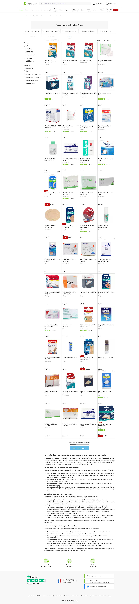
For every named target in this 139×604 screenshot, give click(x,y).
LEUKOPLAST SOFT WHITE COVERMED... (53, 126)
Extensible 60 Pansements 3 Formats (52, 193)
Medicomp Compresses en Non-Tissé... (70, 126)
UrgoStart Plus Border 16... (53, 93)
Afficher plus (30, 61)
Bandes (28, 71)
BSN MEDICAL (30, 55)
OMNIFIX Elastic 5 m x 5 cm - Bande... (88, 260)
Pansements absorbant (33, 74)
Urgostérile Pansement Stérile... (105, 392)
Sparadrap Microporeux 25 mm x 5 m (71, 94)
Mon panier (111, 3)
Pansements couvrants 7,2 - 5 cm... (70, 159)
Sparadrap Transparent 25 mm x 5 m (88, 94)
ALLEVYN (29, 49)
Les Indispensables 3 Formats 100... (86, 358)
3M (27, 46)
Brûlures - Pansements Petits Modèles (105, 425)
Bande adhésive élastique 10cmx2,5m (52, 358)
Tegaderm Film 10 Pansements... (68, 325)
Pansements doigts (32, 80)
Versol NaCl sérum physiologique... (50, 159)
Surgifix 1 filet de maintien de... (106, 325)
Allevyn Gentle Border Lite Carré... (52, 392)
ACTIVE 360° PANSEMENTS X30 (50, 61)
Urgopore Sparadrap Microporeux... (86, 126)
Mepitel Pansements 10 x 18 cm (105, 193)
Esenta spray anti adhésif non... (106, 358)
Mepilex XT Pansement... (105, 61)
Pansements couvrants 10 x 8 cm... (88, 424)
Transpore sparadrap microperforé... (51, 325)
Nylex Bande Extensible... (70, 357)
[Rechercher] (41, 3)
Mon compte (99, 3)
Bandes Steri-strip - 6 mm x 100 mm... (52, 260)
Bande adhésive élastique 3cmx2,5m (52, 292)
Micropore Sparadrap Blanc (104, 94)
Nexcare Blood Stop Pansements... (86, 61)
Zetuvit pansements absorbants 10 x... (104, 260)
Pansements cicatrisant (33, 77)
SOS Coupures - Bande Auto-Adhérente (87, 226)
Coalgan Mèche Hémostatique (85, 159)
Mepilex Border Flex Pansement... (51, 226)
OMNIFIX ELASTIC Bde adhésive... (69, 260)
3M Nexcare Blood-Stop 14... (70, 61)
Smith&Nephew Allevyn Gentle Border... (69, 292)
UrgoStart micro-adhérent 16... (88, 392)
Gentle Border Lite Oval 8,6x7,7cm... (70, 424)
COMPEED (29, 58)
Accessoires (29, 68)
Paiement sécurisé (49, 596)
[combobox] (65, 3)
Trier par (97, 40)
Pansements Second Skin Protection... (70, 392)
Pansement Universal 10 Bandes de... (87, 325)
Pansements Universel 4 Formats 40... (70, 226)
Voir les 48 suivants (79, 448)
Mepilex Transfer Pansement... (68, 193)
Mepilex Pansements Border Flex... (86, 193)
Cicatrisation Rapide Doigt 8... (106, 292)
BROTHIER (29, 52)
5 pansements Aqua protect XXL (104, 126)
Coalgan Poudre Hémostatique (103, 226)
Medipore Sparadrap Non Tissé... (106, 159)
